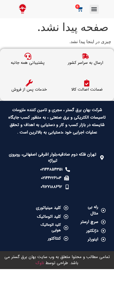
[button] (94, 9)
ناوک (40, 263)
